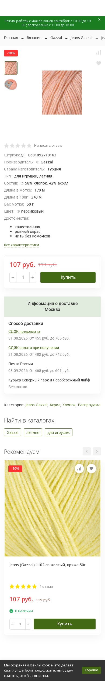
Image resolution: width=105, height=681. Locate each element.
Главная (11, 37)
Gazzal (56, 37)
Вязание (34, 37)
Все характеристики (21, 244)
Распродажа (89, 404)
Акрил (55, 404)
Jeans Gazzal (81, 37)
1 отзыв (46, 586)
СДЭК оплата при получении (33, 347)
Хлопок (69, 404)
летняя (32, 432)
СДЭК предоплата (24, 331)
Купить (68, 277)
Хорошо (91, 669)
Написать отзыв (48, 145)
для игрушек (58, 432)
